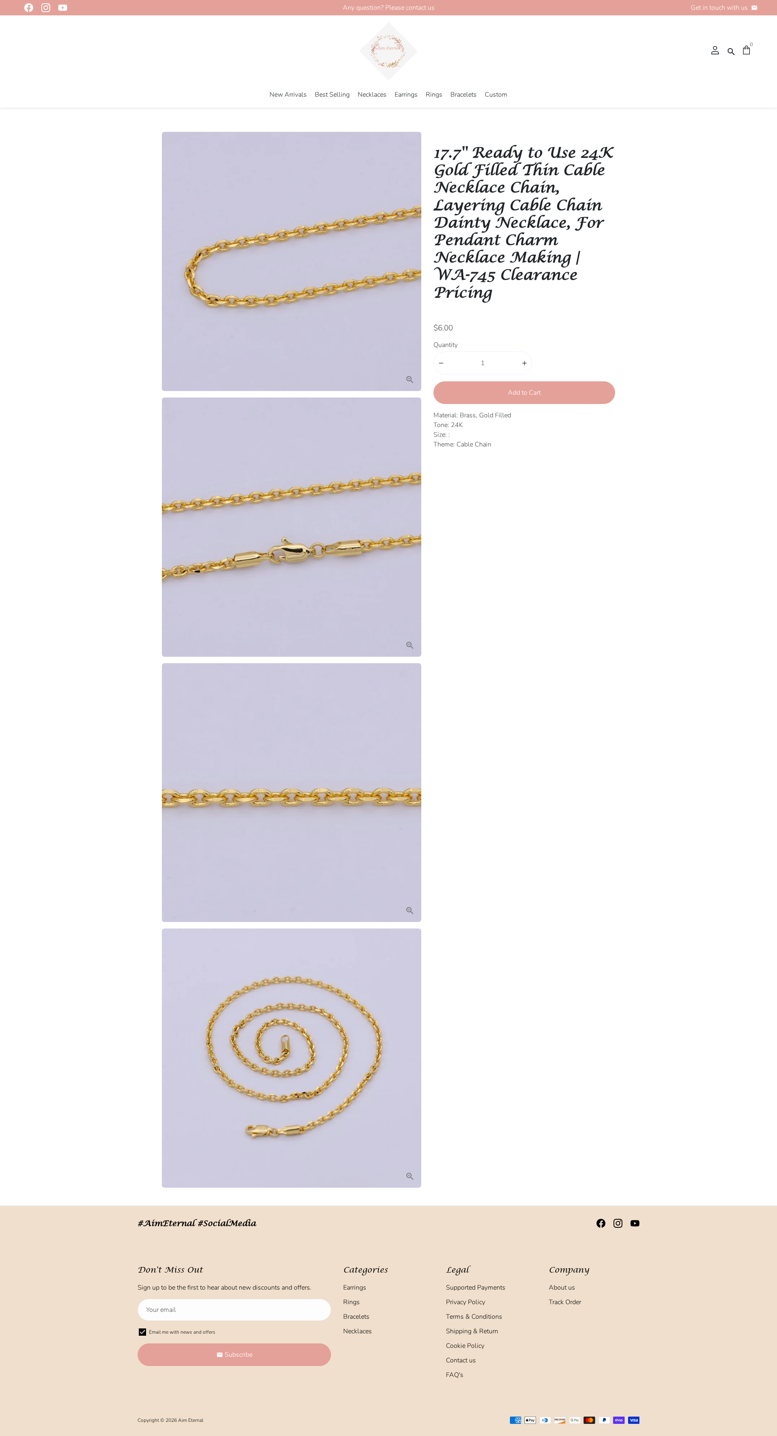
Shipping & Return (472, 1331)
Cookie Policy (465, 1345)
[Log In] (715, 51)
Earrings (406, 94)
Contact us (461, 1360)
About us (562, 1287)
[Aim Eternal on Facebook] (26, 7)
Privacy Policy (465, 1302)
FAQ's (454, 1374)
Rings (434, 94)
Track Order (565, 1302)
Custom (496, 94)
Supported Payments (475, 1287)
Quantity (445, 344)
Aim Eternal (190, 1420)
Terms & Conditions (474, 1316)
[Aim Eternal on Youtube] (60, 7)
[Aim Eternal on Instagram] (43, 7)
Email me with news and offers (182, 1332)
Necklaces (372, 94)
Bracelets (463, 94)
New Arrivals (288, 94)
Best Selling (332, 94)
